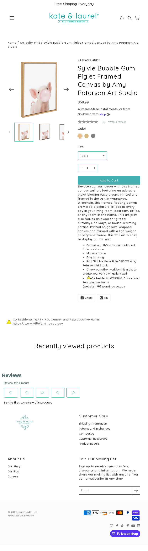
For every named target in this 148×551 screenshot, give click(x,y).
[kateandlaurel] (74, 18)
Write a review (117, 121)
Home (12, 43)
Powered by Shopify (21, 515)
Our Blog (13, 471)
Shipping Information (93, 424)
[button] (130, 18)
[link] (93, 122)
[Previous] (11, 89)
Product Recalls (89, 444)
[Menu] (12, 18)
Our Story (14, 466)
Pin (106, 297)
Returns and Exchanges (94, 429)
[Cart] (137, 18)
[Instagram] (111, 525)
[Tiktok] (122, 525)
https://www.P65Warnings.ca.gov (38, 324)
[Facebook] (117, 525)
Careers (13, 476)
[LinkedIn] (138, 525)
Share (89, 297)
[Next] (66, 89)
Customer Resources (93, 439)
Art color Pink (30, 43)
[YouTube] (133, 525)
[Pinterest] (128, 525)
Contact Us (86, 434)
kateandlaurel (28, 512)
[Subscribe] (136, 490)
